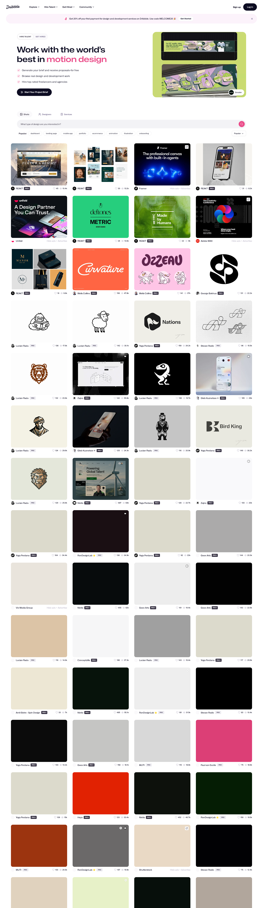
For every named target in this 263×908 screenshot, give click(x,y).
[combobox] (127, 124)
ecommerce (97, 133)
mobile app (68, 133)
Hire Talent (49, 7)
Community (85, 7)
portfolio (82, 133)
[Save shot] (56, 180)
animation (113, 133)
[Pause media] (158, 93)
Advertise (185, 188)
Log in (250, 7)
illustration (128, 133)
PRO (27, 188)
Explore (33, 7)
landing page (51, 133)
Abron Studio (236, 92)
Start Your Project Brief (36, 92)
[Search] (242, 124)
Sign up (237, 7)
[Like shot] (62, 180)
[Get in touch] (50, 180)
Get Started (186, 18)
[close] (252, 18)
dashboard (35, 133)
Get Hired (67, 7)
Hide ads (174, 188)
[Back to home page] (13, 7)
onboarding (144, 133)
